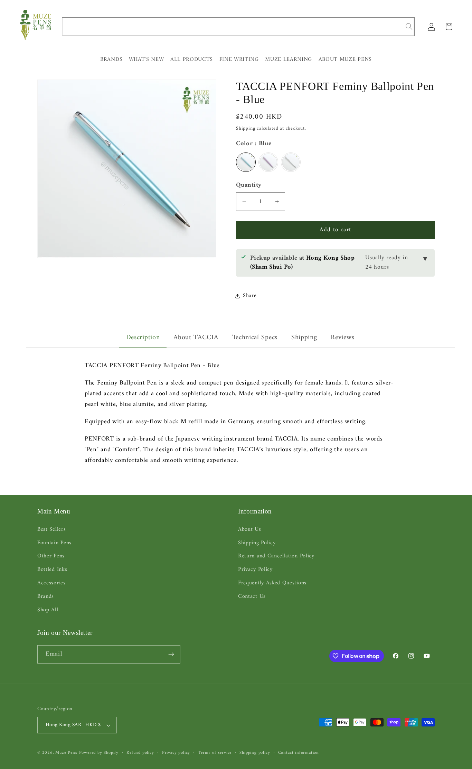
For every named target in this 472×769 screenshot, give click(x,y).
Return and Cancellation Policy (276, 556)
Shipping (245, 128)
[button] (449, 27)
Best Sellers (51, 529)
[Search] (409, 26)
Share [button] (249, 295)
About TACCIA (195, 338)
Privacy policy (176, 752)
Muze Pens (66, 753)
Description (143, 338)
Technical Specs (254, 338)
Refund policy (140, 752)
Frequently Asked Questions (272, 583)
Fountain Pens (54, 543)
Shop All (47, 610)
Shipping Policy (256, 543)
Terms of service (215, 752)
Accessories (51, 583)
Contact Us (252, 596)
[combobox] (238, 27)
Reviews (342, 338)
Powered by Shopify (99, 753)
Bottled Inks (52, 569)
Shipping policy (254, 752)
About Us (249, 529)
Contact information (298, 752)
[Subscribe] (171, 654)
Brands (45, 596)
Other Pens (51, 556)
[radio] (246, 162)
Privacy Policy (255, 569)
